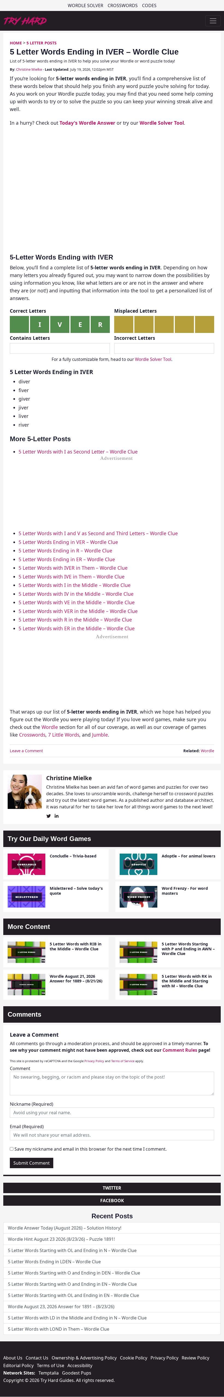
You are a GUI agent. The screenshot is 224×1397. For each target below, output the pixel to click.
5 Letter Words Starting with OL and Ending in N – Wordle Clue (72, 1250)
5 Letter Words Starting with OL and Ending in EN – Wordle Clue (73, 1295)
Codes (149, 5)
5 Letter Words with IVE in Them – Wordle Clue (72, 576)
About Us (12, 1358)
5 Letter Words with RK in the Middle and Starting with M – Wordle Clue (187, 981)
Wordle (50, 727)
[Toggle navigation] (213, 20)
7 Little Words (63, 734)
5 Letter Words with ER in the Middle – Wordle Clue (77, 628)
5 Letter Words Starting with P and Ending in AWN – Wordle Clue (188, 948)
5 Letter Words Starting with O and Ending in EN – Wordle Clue (72, 1284)
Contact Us (37, 1358)
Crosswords (123, 5)
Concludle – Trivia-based (73, 856)
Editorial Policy (18, 1365)
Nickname (31, 1104)
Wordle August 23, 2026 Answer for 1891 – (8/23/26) (61, 1307)
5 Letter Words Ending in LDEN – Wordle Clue (54, 1262)
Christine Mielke (29, 69)
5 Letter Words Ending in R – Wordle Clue (65, 550)
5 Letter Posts (41, 42)
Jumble (100, 734)
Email (27, 1127)
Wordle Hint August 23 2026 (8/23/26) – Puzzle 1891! (61, 1239)
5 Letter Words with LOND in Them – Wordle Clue (58, 1329)
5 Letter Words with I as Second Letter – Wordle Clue (78, 451)
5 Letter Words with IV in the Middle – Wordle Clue (76, 594)
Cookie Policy (133, 1358)
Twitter (112, 1188)
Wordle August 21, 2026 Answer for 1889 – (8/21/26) (76, 978)
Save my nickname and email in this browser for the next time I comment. (90, 1149)
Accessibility (79, 1365)
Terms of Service (122, 1061)
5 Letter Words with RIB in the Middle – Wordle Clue (75, 946)
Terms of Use (50, 1365)
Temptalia (49, 1373)
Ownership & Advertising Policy (84, 1358)
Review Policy (195, 1358)
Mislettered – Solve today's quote (76, 891)
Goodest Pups (76, 1373)
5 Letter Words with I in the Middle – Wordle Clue (75, 585)
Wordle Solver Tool (153, 359)
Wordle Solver (85, 5)
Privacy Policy (94, 1061)
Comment (20, 1068)
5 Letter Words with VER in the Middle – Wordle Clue (78, 611)
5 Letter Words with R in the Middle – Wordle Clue (75, 619)
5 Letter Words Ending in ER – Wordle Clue (67, 559)
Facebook (112, 1201)
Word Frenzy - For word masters (185, 891)
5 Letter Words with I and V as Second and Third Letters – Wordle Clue (98, 533)
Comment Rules (180, 1050)
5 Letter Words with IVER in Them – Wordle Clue (73, 567)
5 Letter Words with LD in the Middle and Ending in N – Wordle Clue (77, 1318)
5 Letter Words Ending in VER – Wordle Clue (68, 542)
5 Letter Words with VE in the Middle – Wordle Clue (77, 602)
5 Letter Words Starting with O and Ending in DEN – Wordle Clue (74, 1273)
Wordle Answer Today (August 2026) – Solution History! (64, 1228)
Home (16, 42)
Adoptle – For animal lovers (188, 856)
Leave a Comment (26, 750)
